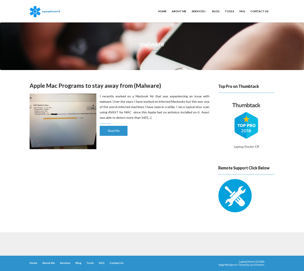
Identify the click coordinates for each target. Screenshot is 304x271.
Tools (229, 11)
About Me (179, 11)
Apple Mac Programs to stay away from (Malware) (95, 85)
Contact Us (259, 11)
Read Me (114, 130)
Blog (215, 11)
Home (162, 11)
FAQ (242, 11)
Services (198, 11)
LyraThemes (257, 264)
